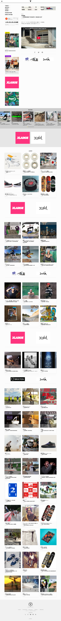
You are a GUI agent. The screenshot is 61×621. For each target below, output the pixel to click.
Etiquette (36, 609)
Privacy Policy (25, 609)
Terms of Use (30, 609)
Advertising (41, 609)
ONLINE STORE (8, 12)
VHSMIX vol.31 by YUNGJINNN (11, 25)
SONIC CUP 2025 (8, 14)
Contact (19, 609)
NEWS (22, 14)
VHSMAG (6, 25)
